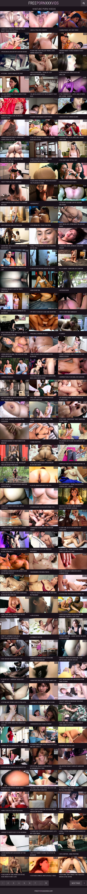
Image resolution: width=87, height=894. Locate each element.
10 (46, 883)
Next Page (76, 883)
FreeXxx (43, 3)
